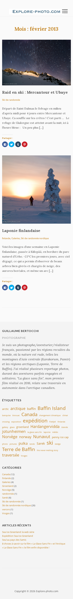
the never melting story (47, 450)
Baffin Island (52, 408)
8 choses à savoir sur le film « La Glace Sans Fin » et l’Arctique (33, 543)
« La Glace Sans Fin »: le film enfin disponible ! (25, 547)
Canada (29, 414)
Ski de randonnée (11, 99)
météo (55, 432)
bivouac (16, 415)
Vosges (24, 456)
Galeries (15, 238)
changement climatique (50, 415)
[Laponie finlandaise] (36, 189)
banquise (6, 415)
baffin (31, 409)
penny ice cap (60, 437)
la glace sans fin (34, 432)
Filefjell (52, 421)
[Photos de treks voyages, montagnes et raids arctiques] (36, 11)
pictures (13, 444)
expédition (35, 420)
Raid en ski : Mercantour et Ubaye (35, 92)
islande (64, 427)
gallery (5, 427)
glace (12, 427)
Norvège (9, 436)
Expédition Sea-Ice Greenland (17, 535)
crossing (6, 421)
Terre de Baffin (18, 449)
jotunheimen (14, 431)
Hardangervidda (45, 426)
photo (5, 444)
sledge (58, 444)
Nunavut (41, 436)
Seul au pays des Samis (14, 539)
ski (50, 442)
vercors (6, 509)
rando (32, 444)
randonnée (8, 493)
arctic (5, 409)
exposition (16, 421)
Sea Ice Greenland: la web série (18, 532)
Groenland (7, 486)
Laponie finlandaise (21, 230)
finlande (6, 238)
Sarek (41, 443)
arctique (17, 408)
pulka (23, 443)
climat (65, 415)
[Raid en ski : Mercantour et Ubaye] (36, 62)
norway (25, 436)
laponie (47, 432)
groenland (22, 427)
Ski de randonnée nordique (35, 238)
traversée (10, 455)
